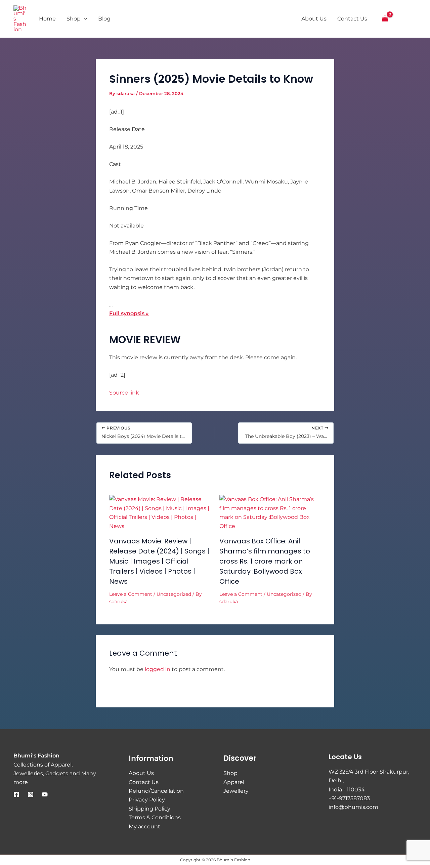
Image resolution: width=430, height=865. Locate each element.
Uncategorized (174, 594)
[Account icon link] (401, 19)
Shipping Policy (149, 809)
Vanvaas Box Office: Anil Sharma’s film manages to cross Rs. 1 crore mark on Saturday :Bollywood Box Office (264, 561)
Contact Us (144, 782)
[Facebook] (16, 794)
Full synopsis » (129, 313)
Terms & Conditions (155, 817)
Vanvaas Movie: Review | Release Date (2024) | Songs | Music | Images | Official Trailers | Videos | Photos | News (159, 561)
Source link (124, 392)
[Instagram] (31, 794)
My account (144, 826)
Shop (230, 773)
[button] (414, 19)
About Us (141, 773)
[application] (84, 19)
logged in (157, 669)
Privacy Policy (147, 799)
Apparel (233, 782)
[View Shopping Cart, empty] (385, 19)
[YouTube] (45, 794)
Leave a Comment (130, 594)
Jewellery (236, 791)
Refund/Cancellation (156, 791)
